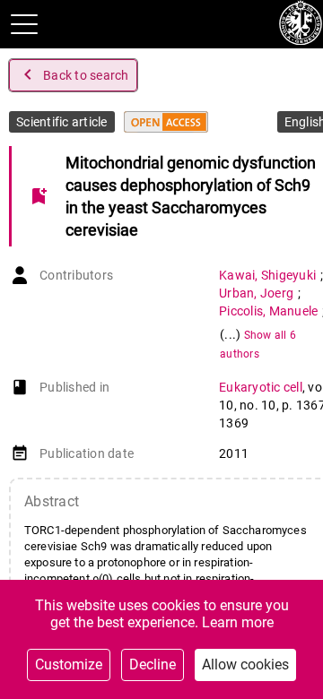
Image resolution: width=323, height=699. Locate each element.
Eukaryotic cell (260, 387)
